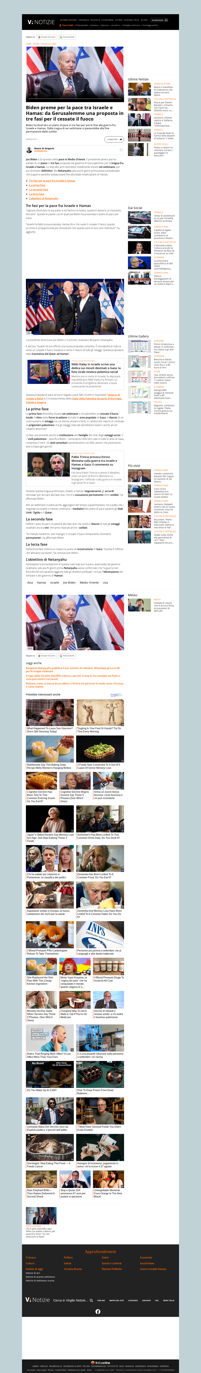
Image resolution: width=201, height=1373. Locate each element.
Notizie (41, 1299)
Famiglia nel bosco (131, 25)
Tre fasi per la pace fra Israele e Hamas (52, 180)
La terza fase (36, 194)
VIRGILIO (44, 1366)
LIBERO (35, 1366)
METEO (157, 600)
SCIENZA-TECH (131, 20)
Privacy (51, 1370)
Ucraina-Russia (73, 1269)
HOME (29, 44)
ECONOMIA (108, 20)
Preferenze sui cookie (77, 1370)
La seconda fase (38, 189)
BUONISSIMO (152, 1366)
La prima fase (37, 185)
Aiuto (89, 1370)
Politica (68, 1257)
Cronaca (31, 1257)
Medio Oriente (89, 582)
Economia (146, 1257)
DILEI (121, 1366)
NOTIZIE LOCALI (161, 144)
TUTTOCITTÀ (112, 1366)
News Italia (168, 1300)
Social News (147, 1263)
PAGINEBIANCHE (98, 1366)
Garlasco (95, 25)
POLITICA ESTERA (48, 44)
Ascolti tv (115, 25)
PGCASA (86, 1366)
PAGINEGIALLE (55, 1366)
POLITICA (95, 20)
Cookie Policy (60, 1370)
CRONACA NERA (161, 227)
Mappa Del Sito (116, 1300)
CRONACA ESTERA (162, 84)
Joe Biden (69, 582)
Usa (105, 582)
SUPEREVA (164, 1366)
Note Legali (41, 1370)
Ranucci (105, 25)
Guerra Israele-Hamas (153, 1269)
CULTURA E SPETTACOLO (165, 99)
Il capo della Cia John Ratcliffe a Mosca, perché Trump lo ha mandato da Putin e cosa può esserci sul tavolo (73, 677)
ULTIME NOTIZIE (68, 20)
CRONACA (83, 20)
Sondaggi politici (150, 25)
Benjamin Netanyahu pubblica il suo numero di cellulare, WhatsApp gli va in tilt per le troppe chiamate (73, 669)
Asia (30, 582)
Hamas (41, 582)
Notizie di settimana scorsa (40, 1280)
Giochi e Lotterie (112, 1263)
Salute (67, 1263)
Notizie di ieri (33, 1273)
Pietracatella (82, 25)
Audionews (157, 20)
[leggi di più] (121, 150)
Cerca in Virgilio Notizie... (70, 1300)
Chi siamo (31, 1370)
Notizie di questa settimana (40, 1276)
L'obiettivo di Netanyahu (43, 198)
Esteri (105, 1257)
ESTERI (118, 20)
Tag (157, 1300)
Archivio (146, 1300)
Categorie (133, 1300)
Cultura (30, 1263)
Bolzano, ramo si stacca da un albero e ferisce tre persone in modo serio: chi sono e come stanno (74, 685)
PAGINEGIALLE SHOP (72, 1366)
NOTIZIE (44, 22)
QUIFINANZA (140, 1366)
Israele (54, 582)
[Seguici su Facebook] (97, 1313)
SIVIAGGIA (129, 1366)
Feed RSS (101, 1300)
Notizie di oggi (34, 1269)
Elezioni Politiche (112, 1269)
